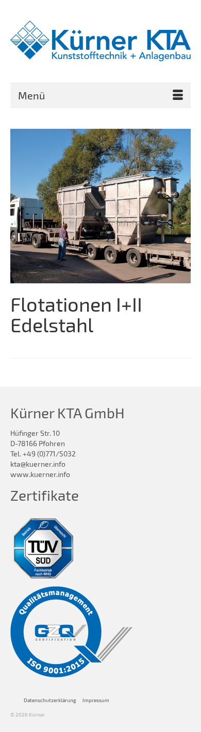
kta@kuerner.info (37, 463)
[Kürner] (100, 41)
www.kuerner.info (40, 474)
